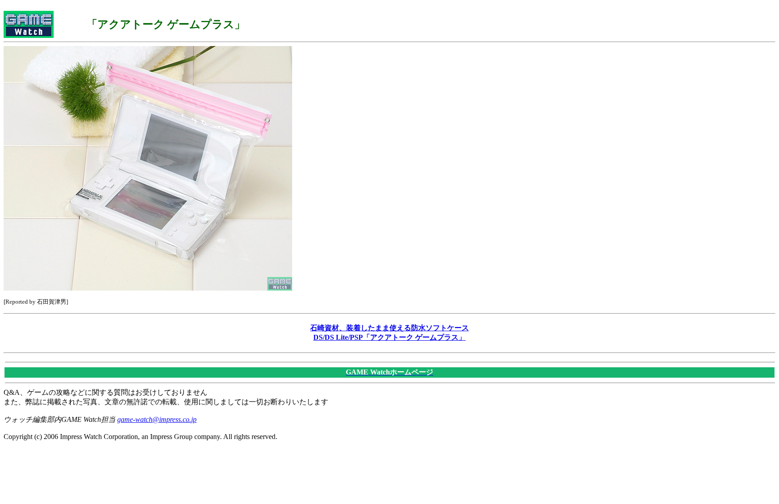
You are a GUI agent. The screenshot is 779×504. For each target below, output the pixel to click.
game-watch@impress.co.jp (157, 419)
